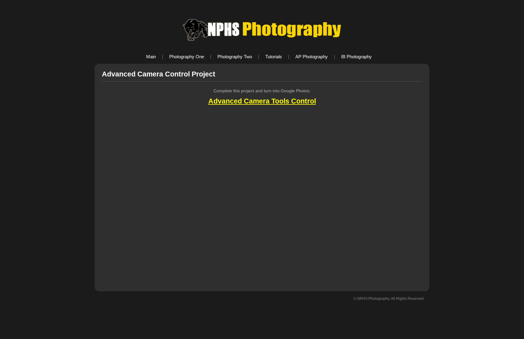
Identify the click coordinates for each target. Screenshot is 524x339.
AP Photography (311, 56)
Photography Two (234, 56)
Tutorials (273, 56)
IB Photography (356, 56)
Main (151, 56)
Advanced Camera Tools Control (262, 101)
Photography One (186, 56)
